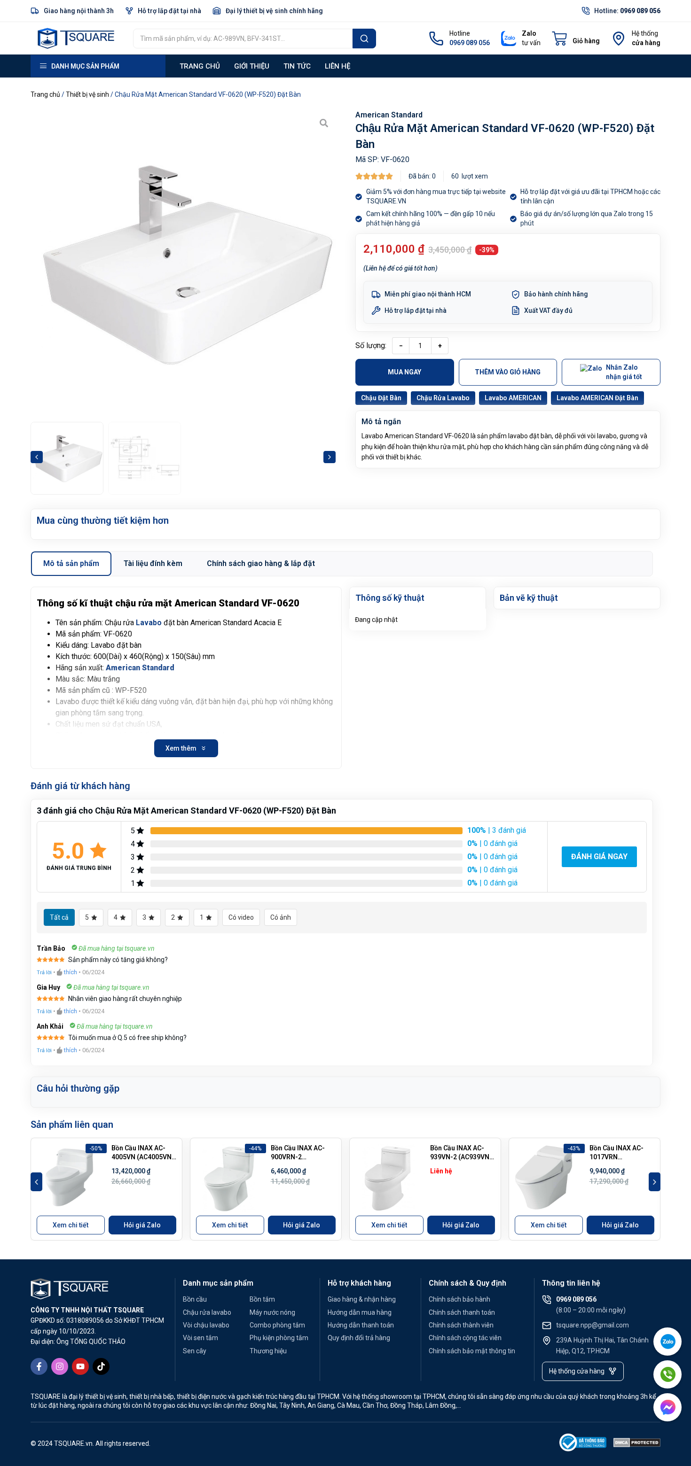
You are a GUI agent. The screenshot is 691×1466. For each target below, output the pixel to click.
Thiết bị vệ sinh (87, 94)
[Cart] (576, 38)
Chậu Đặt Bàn (381, 398)
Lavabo (149, 622)
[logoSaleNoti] (582, 1444)
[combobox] (243, 38)
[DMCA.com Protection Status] (636, 1444)
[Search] (364, 38)
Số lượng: (370, 345)
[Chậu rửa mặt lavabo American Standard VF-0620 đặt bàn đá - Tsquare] (183, 263)
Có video (241, 917)
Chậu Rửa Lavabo (443, 398)
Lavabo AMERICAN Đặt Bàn (597, 398)
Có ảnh (280, 917)
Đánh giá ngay (599, 856)
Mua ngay (404, 372)
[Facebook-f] (39, 1366)
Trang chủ (200, 66)
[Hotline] (436, 38)
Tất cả (59, 917)
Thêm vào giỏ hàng (508, 372)
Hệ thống (645, 33)
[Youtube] (80, 1366)
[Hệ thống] (618, 38)
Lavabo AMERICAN (513, 398)
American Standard (389, 114)
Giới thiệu (251, 66)
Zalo (529, 33)
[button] (37, 457)
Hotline (459, 33)
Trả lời (44, 973)
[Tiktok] (101, 1366)
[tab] (71, 563)
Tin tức (297, 66)
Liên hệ (337, 66)
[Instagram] (59, 1366)
